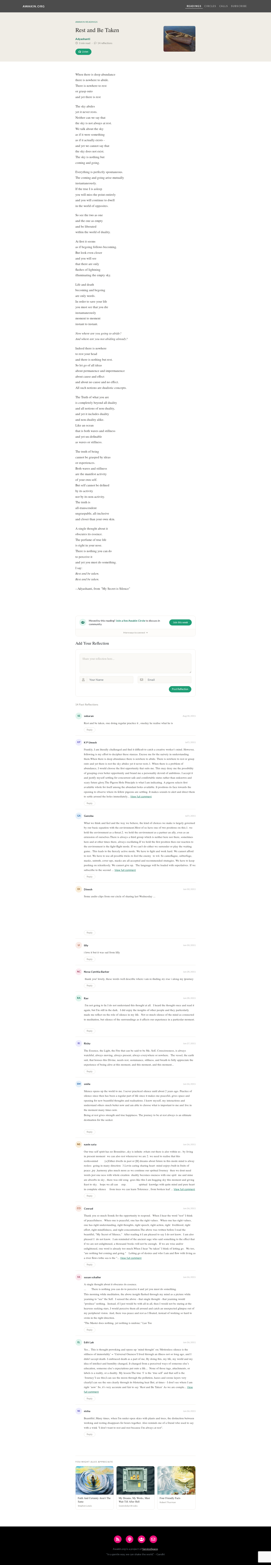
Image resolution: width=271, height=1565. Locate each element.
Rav (86, 998)
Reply (90, 729)
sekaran (89, 715)
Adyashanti (82, 39)
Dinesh (88, 889)
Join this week (180, 622)
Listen (85, 51)
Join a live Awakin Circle (130, 620)
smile (87, 1083)
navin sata (90, 1144)
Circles (210, 6)
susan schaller (92, 1277)
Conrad (88, 1208)
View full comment (141, 796)
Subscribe (239, 6)
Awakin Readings (86, 21)
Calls (223, 6)
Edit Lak (89, 1342)
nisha (87, 1411)
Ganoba (88, 815)
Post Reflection (180, 689)
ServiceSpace (150, 1548)
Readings (194, 6)
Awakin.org (34, 6)
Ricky (87, 1043)
